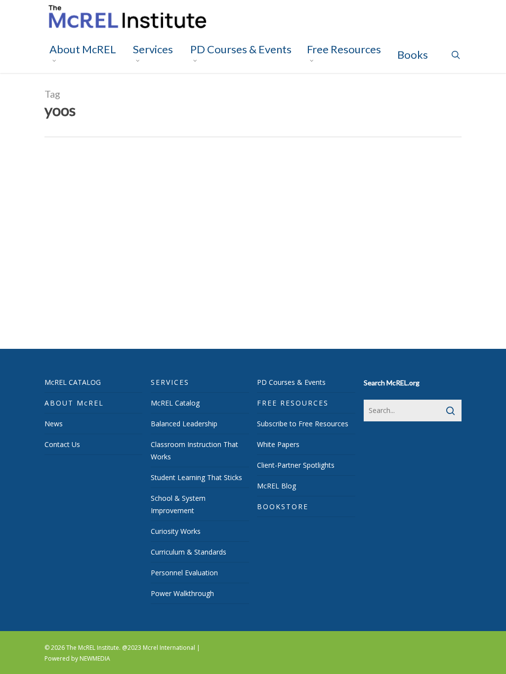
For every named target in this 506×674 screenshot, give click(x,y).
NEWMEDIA (95, 658)
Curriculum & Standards (188, 552)
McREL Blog (276, 485)
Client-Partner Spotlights (296, 465)
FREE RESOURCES (293, 403)
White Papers (278, 444)
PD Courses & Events (291, 382)
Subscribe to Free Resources (302, 423)
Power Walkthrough (182, 593)
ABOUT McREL (74, 403)
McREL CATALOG (72, 382)
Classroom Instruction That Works (194, 450)
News (53, 423)
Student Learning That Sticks (196, 477)
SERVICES (170, 382)
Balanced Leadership (184, 423)
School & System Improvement (178, 504)
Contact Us (62, 444)
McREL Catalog (175, 403)
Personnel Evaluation (184, 572)
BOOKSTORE (282, 506)
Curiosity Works (176, 531)
